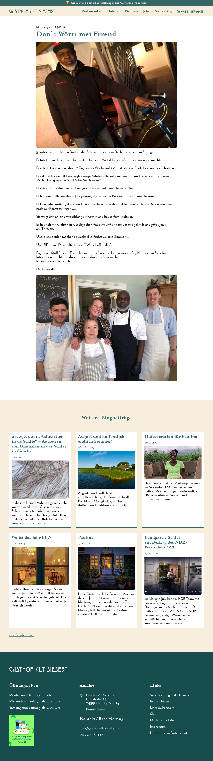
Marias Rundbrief (162, 720)
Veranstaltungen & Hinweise (170, 695)
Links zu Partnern (162, 708)
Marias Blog (163, 11)
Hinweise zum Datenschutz (169, 733)
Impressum (158, 727)
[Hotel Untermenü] (118, 11)
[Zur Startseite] (32, 11)
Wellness (131, 11)
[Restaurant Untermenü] (101, 11)
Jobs (146, 11)
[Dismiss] (211, 1)
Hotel (111, 11)
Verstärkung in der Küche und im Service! (121, 3)
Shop (153, 714)
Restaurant (90, 11)
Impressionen (159, 701)
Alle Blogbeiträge (21, 635)
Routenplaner (96, 709)
